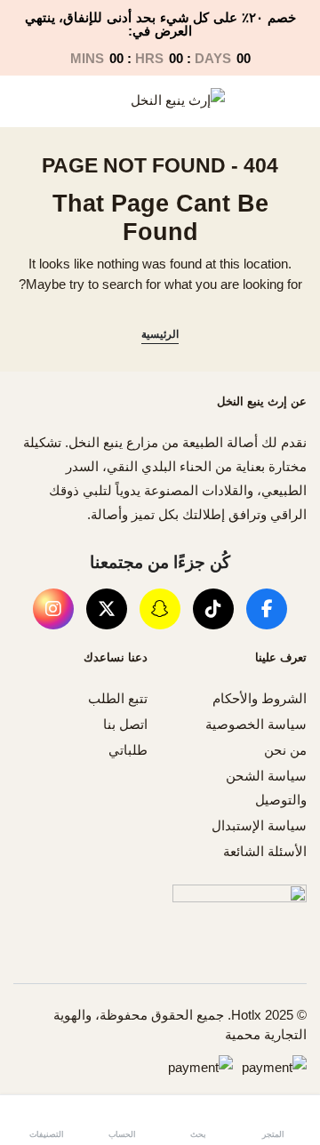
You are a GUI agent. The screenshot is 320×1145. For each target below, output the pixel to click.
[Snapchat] (160, 609)
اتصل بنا (125, 724)
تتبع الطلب (118, 698)
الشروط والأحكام (259, 698)
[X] (106, 609)
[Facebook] (266, 609)
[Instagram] (53, 609)
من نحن (285, 749)
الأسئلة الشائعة (265, 851)
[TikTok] (213, 609)
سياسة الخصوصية (256, 724)
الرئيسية (160, 334)
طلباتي (128, 749)
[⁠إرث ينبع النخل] (160, 101)
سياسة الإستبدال (259, 825)
